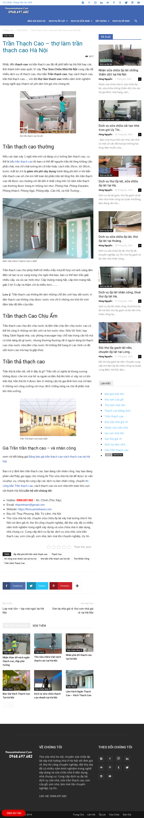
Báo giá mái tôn (114, 394)
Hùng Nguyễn (105, 79)
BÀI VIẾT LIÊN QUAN (16, 625)
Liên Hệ (91, 814)
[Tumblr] (120, 2)
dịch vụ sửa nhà (49, 780)
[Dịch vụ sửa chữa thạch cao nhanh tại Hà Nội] (48, 680)
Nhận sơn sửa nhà (116, 427)
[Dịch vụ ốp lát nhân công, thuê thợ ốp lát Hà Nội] (120, 277)
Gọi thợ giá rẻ (113, 439)
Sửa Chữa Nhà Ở (74, 650)
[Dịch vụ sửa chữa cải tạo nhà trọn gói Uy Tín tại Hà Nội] (120, 110)
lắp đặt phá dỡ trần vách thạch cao (30, 554)
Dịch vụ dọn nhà (115, 444)
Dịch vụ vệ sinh (121, 20)
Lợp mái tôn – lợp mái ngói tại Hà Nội (23, 610)
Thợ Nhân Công (81, 558)
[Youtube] (138, 2)
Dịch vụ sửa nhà (80, 20)
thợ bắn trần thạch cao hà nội (55, 558)
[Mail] (107, 2)
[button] (135, 21)
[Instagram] (95, 2)
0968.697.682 (25, 500)
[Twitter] (126, 2)
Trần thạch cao (114, 416)
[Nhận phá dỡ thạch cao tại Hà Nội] (79, 642)
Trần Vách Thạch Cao (14, 563)
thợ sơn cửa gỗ (114, 399)
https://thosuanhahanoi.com (35, 509)
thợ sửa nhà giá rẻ (116, 422)
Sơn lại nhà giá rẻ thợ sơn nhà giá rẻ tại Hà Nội (72, 610)
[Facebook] (89, 2)
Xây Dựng (101, 20)
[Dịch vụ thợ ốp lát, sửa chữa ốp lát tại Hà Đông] (120, 166)
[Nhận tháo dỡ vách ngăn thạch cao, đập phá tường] (16, 643)
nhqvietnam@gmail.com (30, 504)
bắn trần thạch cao (21, 161)
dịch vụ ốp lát (79, 776)
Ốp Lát (102, 814)
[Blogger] (83, 2)
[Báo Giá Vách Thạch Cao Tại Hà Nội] (16, 680)
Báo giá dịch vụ (36, 20)
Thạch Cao (57, 554)
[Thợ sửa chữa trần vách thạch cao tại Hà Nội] (48, 643)
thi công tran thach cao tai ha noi (20, 558)
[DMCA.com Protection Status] (114, 455)
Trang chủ (8, 30)
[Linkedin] (101, 2)
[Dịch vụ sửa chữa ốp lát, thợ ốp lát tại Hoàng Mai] (120, 221)
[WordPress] (132, 2)
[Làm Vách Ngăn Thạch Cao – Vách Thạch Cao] (79, 679)
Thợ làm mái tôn (115, 405)
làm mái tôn (67, 784)
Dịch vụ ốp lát (57, 20)
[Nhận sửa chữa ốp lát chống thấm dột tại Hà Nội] (120, 55)
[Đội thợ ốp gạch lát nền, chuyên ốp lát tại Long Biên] (120, 332)
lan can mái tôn (114, 433)
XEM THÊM (39, 625)
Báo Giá (127, 814)
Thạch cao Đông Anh (117, 410)
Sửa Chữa (114, 814)
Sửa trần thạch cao (116, 450)
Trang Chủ (78, 814)
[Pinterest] (114, 2)
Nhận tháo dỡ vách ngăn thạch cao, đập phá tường (16, 661)
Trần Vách (22, 30)
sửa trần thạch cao (72, 780)
